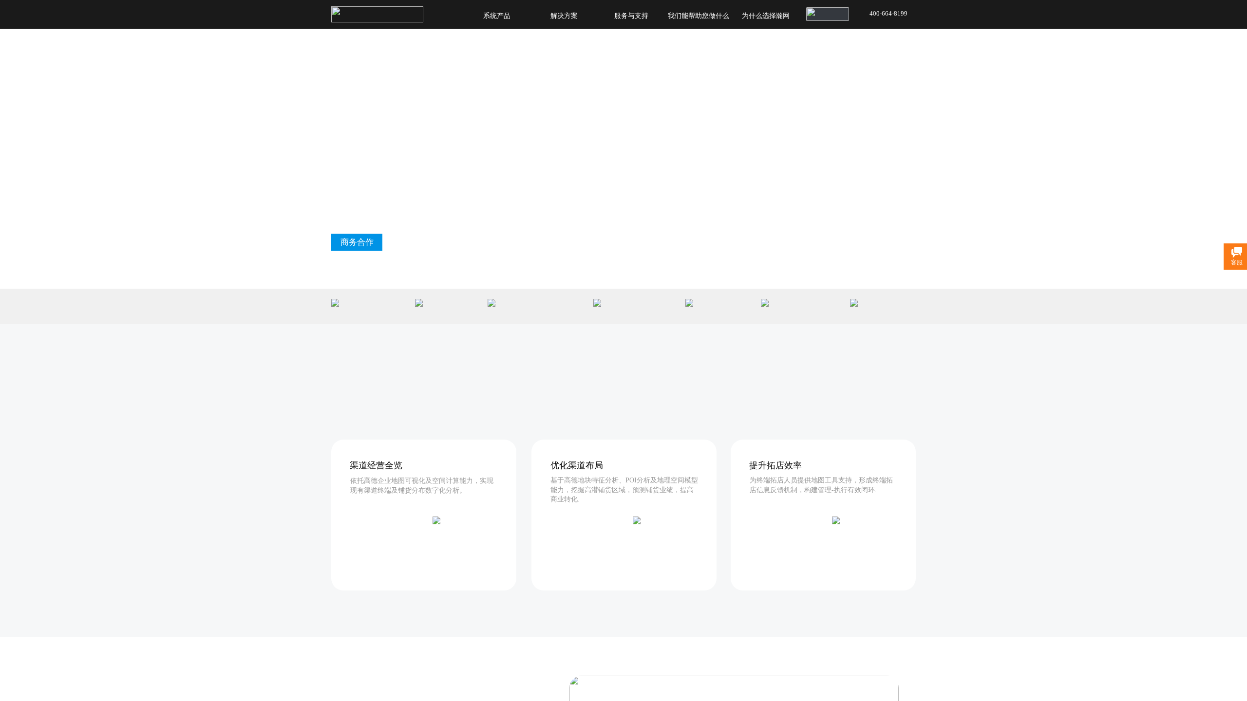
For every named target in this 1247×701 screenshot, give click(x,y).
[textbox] (815, 11)
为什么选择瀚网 (766, 15)
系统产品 (496, 15)
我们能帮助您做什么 (698, 15)
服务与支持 (631, 15)
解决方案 (564, 15)
